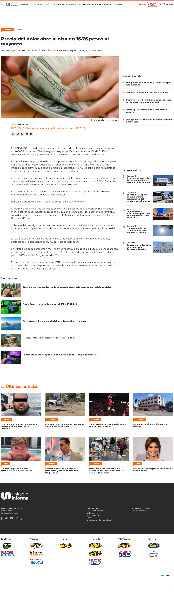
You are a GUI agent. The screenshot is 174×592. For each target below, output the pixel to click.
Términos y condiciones (141, 508)
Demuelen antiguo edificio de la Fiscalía (150, 425)
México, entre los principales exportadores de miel (50, 338)
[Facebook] (22, 134)
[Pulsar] (7, 553)
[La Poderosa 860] (36, 553)
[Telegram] (31, 134)
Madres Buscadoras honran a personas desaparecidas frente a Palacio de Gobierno (107, 470)
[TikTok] (22, 518)
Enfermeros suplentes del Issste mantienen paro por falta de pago (139, 180)
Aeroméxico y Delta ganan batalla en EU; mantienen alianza (54, 321)
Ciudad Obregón (103, 4)
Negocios (7, 29)
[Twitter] (18, 134)
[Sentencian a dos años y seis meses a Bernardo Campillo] (163, 247)
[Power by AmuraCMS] (166, 575)
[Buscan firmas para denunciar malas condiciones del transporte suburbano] (163, 197)
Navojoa (118, 4)
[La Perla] (154, 554)
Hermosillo (87, 4)
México (19, 29)
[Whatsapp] (13, 134)
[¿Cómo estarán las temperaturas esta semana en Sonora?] (163, 230)
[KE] (154, 545)
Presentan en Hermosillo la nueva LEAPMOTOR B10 (50, 304)
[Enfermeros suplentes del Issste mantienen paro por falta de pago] (163, 180)
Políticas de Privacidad (140, 511)
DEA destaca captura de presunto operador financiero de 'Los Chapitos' (19, 426)
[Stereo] (95, 545)
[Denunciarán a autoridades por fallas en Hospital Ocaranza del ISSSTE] (163, 214)
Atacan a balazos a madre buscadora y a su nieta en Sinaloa (64, 425)
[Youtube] (11, 518)
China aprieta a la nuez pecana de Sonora (147, 92)
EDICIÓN (38, 4)
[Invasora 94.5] (36, 546)
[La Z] (95, 562)
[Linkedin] (26, 134)
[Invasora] (7, 546)
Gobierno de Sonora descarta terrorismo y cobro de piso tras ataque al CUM (61, 470)
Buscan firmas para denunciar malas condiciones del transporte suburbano (138, 198)
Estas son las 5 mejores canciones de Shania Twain (153, 469)
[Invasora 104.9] (66, 545)
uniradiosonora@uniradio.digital (99, 520)
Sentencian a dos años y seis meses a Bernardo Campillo (139, 247)
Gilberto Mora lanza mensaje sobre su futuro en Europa (107, 425)
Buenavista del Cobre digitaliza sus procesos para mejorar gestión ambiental (149, 101)
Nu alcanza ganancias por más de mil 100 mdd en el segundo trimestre (60, 355)
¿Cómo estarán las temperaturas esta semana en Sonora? (137, 230)
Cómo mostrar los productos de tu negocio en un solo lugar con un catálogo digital (67, 287)
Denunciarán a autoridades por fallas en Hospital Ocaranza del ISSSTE (138, 214)
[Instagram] (17, 518)
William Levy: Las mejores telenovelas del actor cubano (16, 469)
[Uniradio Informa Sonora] (17, 4)
